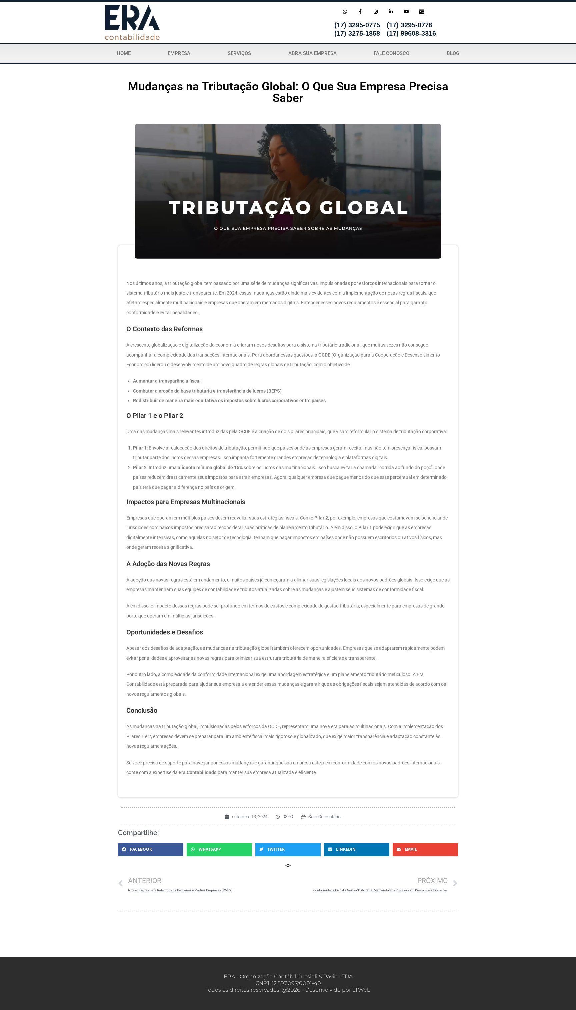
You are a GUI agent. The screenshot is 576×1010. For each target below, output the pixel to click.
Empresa (179, 53)
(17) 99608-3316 (411, 33)
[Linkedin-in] (390, 11)
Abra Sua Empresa (312, 53)
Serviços (239, 53)
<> (288, 865)
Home (124, 53)
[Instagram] (375, 11)
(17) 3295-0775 (357, 25)
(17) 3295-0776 (409, 25)
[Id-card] (421, 11)
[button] (150, 849)
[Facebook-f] (360, 11)
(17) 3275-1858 (357, 33)
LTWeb (361, 990)
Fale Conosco (391, 53)
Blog (453, 53)
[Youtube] (406, 11)
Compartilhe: (138, 833)
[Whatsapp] (344, 11)
